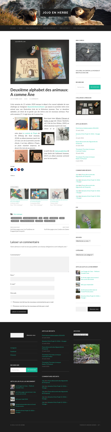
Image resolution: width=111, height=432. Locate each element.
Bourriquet (54, 218)
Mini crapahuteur (32, 28)
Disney (62, 218)
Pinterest (13, 355)
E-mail (13, 284)
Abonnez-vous (94, 309)
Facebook (13, 351)
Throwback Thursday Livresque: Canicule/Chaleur (85, 150)
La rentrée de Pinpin (30, 133)
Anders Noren (91, 425)
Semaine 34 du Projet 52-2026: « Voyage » (88, 134)
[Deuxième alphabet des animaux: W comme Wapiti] (19, 194)
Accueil (13, 28)
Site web (13, 293)
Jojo (25, 99)
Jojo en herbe (55, 12)
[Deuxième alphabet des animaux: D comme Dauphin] (39, 194)
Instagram (13, 348)
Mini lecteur (64, 28)
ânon (46, 218)
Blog (21, 28)
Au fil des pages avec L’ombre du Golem (56, 228)
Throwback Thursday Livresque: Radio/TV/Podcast (85, 157)
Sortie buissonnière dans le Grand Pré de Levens (89, 290)
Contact (93, 28)
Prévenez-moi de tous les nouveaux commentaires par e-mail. (33, 302)
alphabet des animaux (30, 218)
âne (41, 218)
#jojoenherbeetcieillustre (36, 107)
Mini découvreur (49, 28)
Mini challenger (79, 28)
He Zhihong (15, 221)
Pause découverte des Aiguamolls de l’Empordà (86, 142)
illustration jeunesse (27, 221)
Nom (12, 275)
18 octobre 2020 (16, 99)
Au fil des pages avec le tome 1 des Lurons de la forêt (90, 278)
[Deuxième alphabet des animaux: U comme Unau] (59, 194)
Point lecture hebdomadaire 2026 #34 (87, 128)
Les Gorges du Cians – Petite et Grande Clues (90, 272)
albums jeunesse (16, 218)
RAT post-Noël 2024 (87, 284)
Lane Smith (39, 221)
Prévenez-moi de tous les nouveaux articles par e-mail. (31, 306)
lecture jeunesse (50, 221)
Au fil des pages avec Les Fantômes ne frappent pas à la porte (22, 229)
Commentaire (15, 255)
